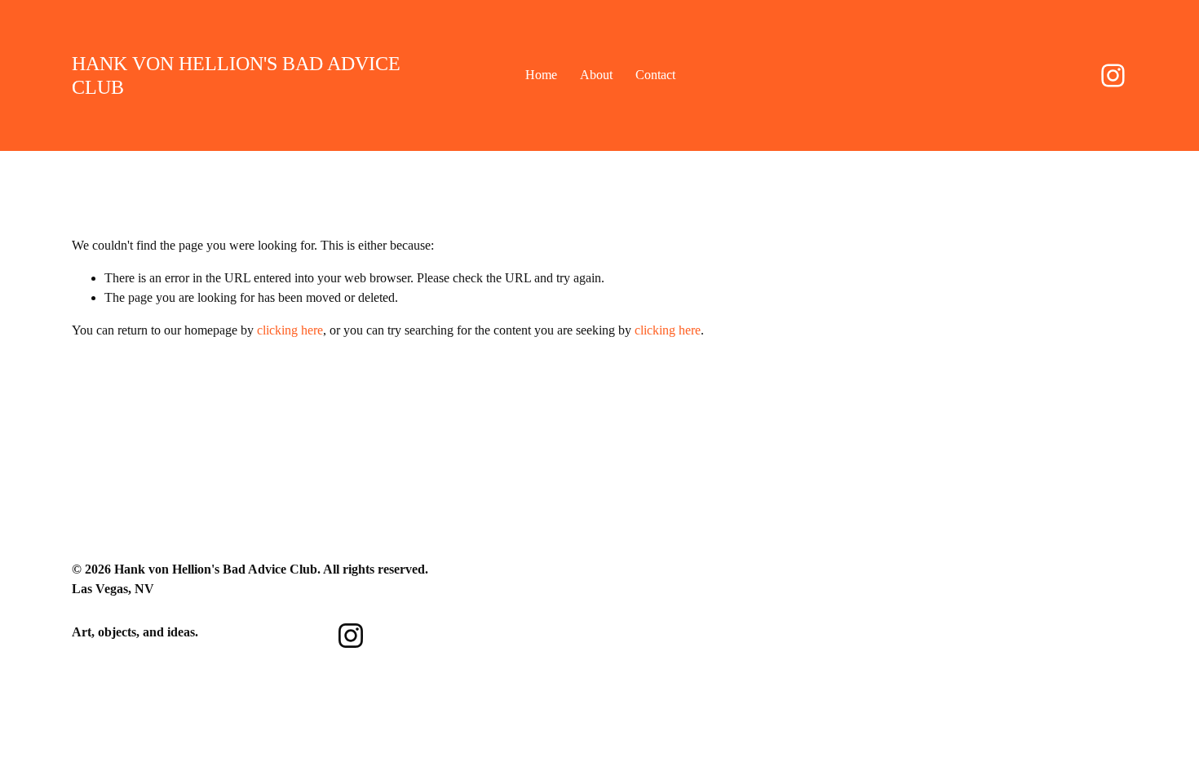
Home (541, 75)
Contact (655, 75)
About (596, 75)
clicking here (290, 330)
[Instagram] (1113, 75)
